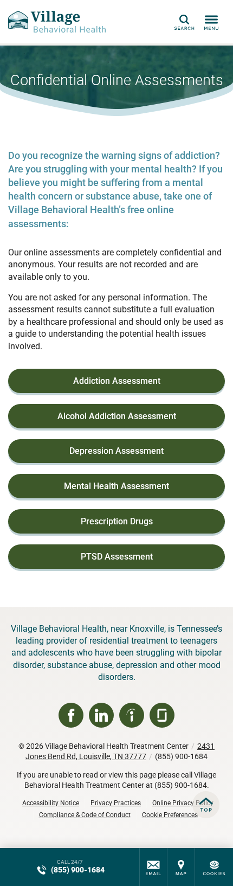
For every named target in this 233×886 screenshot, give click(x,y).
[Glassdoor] (162, 715)
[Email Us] (153, 867)
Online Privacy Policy (182, 803)
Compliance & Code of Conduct (85, 815)
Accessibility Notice (50, 803)
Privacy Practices (115, 803)
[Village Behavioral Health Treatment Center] (57, 21)
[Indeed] (132, 715)
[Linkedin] (101, 715)
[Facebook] (71, 715)
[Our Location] (181, 867)
